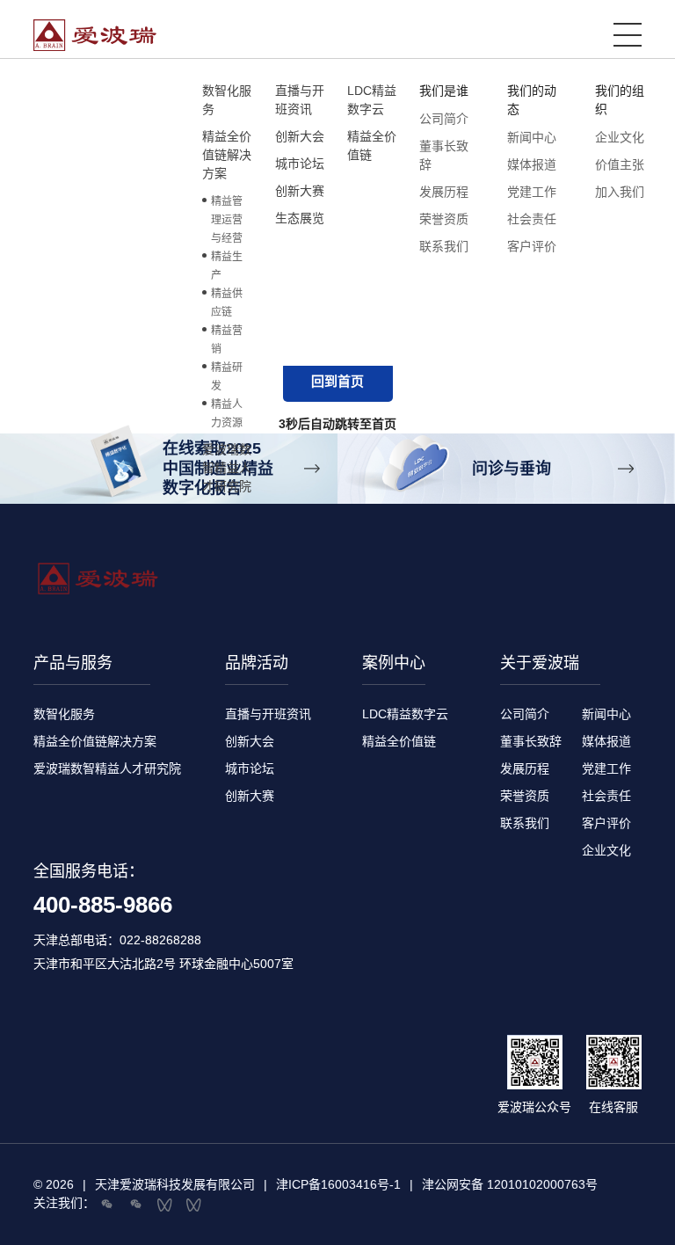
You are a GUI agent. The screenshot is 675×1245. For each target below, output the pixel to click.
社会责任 (531, 219)
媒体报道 (531, 164)
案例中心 (393, 663)
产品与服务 (72, 663)
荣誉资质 (443, 219)
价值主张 (619, 164)
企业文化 (619, 137)
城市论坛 (249, 768)
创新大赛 (249, 796)
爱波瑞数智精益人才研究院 (107, 768)
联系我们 (443, 246)
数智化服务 (64, 714)
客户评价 (531, 246)
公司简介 (443, 119)
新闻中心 (531, 137)
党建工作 (531, 192)
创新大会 (249, 741)
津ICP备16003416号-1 (338, 1184)
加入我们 (619, 192)
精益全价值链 (399, 741)
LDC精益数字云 (405, 714)
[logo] (323, 35)
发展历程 (443, 192)
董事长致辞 (531, 741)
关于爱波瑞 (539, 663)
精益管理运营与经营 (227, 219)
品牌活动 (256, 663)
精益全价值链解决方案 (94, 741)
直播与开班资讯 (268, 714)
